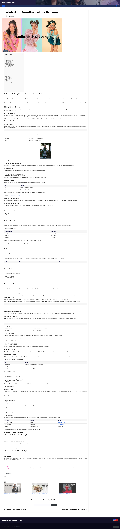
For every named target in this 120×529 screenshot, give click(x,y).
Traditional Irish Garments (9, 60)
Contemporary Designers (10, 64)
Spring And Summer (9, 77)
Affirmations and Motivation (79, 524)
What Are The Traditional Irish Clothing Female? (13, 83)
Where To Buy (7, 79)
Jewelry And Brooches (10, 74)
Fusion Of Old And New (10, 65)
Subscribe (54, 504)
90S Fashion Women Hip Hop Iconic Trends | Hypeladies (73, 509)
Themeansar (20, 526)
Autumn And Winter (9, 78)
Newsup (17, 526)
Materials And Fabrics (8, 66)
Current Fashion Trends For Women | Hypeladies (16, 509)
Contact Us (108, 524)
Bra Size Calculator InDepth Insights (101, 524)
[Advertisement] (104, 18)
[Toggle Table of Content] (22, 54)
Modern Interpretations (8, 63)
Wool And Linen (9, 67)
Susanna (11, 15)
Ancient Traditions (9, 58)
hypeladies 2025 (8, 525)
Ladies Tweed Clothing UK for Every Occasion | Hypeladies (39, 493)
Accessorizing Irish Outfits (9, 73)
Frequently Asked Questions (10, 82)
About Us (73, 524)
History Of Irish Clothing (8, 57)
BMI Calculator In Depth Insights (91, 524)
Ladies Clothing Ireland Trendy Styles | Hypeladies (10, 493)
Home (70, 524)
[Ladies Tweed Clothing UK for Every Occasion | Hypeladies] (45, 488)
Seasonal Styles (7, 76)
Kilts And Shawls (9, 62)
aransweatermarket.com (62, 422)
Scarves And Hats (9, 75)
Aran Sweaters (9, 61)
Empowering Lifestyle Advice (8, 2)
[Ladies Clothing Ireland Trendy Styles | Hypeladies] (17, 488)
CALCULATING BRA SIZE (15, 195)
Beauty (85, 524)
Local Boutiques (9, 80)
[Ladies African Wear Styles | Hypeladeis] (72, 488)
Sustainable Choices (10, 68)
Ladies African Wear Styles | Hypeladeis (64, 493)
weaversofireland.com (62, 424)
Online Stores (9, 81)
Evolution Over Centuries (10, 59)
